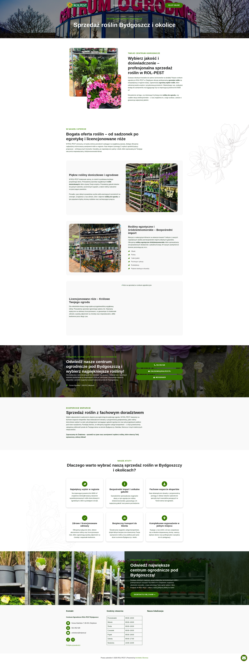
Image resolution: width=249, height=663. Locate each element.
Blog (151, 5)
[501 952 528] (73, 628)
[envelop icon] (244, 658)
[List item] (68, 640)
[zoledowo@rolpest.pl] (76, 633)
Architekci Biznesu (141, 658)
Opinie (144, 5)
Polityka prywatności (73, 645)
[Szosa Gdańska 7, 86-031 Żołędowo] (80, 385)
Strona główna (118, 5)
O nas (128, 5)
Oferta (135, 5)
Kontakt (158, 5)
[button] (139, 5)
